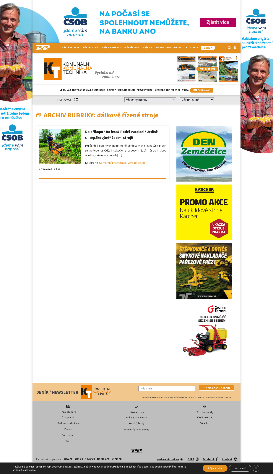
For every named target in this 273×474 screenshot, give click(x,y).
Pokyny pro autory (136, 417)
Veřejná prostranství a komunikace (82, 90)
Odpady (111, 90)
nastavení (30, 470)
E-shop (68, 429)
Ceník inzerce (204, 417)
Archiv (160, 47)
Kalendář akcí (201, 90)
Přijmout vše (215, 468)
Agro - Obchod (175, 47)
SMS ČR (78, 459)
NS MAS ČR (103, 459)
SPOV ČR (90, 459)
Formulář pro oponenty (136, 429)
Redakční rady (136, 423)
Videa (185, 90)
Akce (68, 441)
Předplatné (68, 417)
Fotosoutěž (68, 435)
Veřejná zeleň (126, 90)
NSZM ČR (116, 459)
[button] (216, 388)
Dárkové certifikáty (68, 423)
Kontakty (192, 47)
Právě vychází (145, 90)
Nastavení (240, 468)
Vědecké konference (167, 90)
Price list (204, 423)
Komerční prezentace (112, 162)
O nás (62, 47)
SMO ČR (68, 459)
